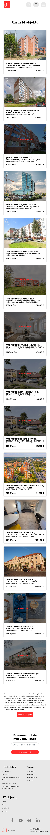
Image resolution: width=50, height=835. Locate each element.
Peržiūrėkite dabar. (17, 709)
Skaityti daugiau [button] (25, 714)
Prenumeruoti (25, 752)
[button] (29, 4)
